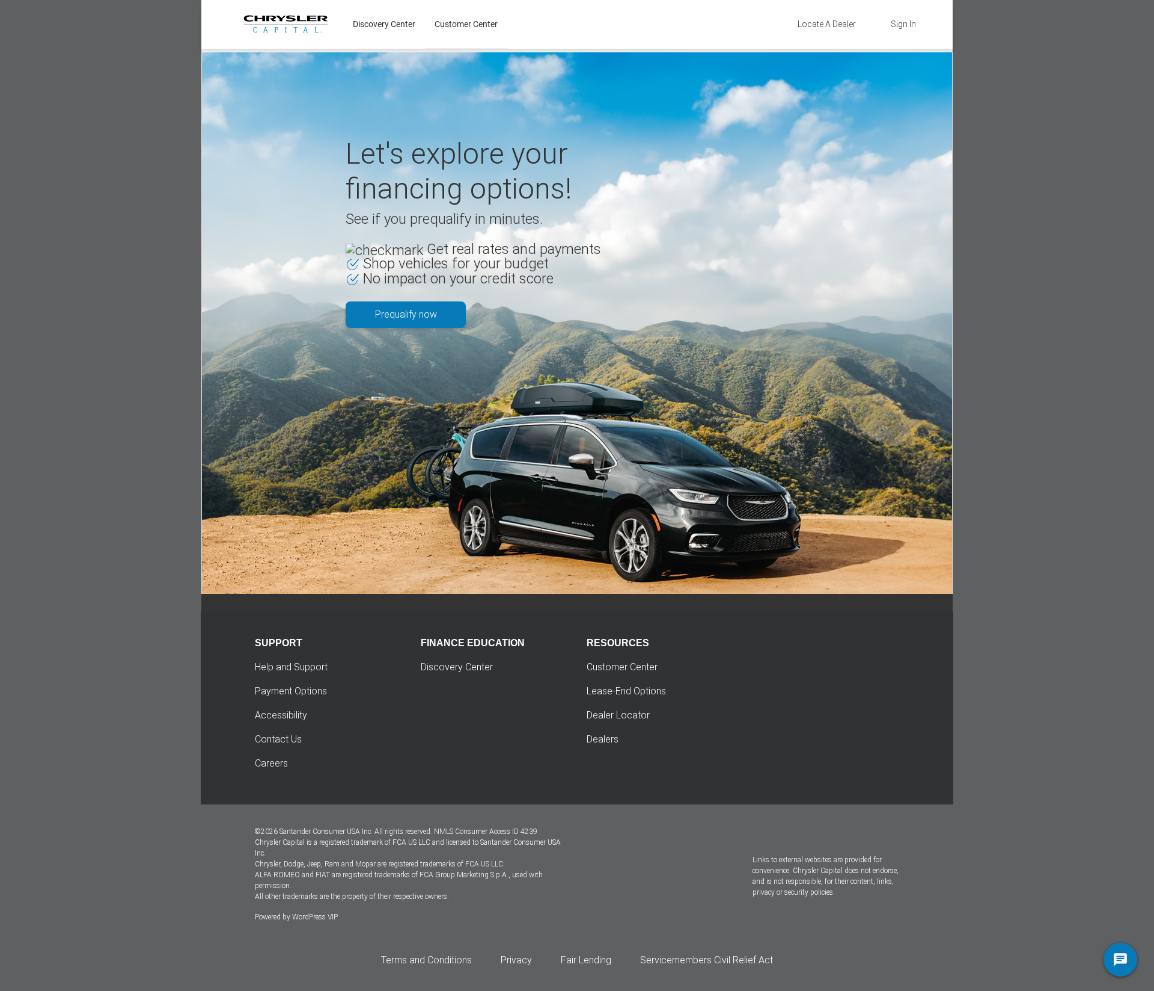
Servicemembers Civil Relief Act (706, 960)
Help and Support (291, 667)
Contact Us (278, 739)
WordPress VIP (315, 917)
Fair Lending (586, 960)
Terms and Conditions (426, 960)
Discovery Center (384, 24)
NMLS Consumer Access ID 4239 (485, 831)
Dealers (602, 739)
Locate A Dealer (827, 24)
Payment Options (291, 691)
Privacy (516, 960)
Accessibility (281, 715)
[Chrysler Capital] (285, 24)
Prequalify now (406, 314)
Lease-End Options (626, 691)
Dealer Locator (618, 715)
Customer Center (466, 24)
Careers (271, 763)
